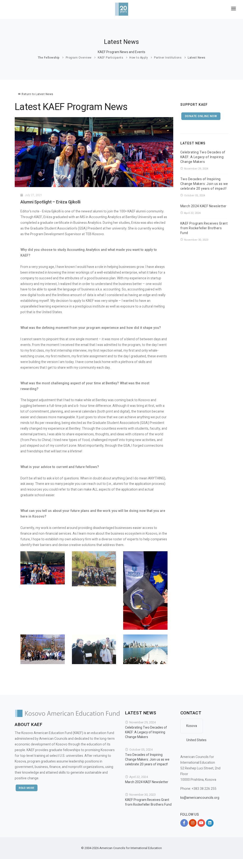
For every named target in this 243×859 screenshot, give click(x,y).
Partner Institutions (168, 57)
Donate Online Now (201, 116)
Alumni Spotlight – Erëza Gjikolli (50, 202)
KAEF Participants (110, 57)
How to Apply (138, 57)
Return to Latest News (37, 94)
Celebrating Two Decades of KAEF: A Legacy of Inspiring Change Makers (202, 157)
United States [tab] (196, 740)
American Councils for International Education (130, 848)
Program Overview (79, 57)
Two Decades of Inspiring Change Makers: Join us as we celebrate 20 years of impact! (204, 184)
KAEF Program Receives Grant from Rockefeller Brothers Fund (204, 228)
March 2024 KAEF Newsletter (203, 206)
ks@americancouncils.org (199, 797)
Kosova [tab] (191, 725)
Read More (26, 788)
